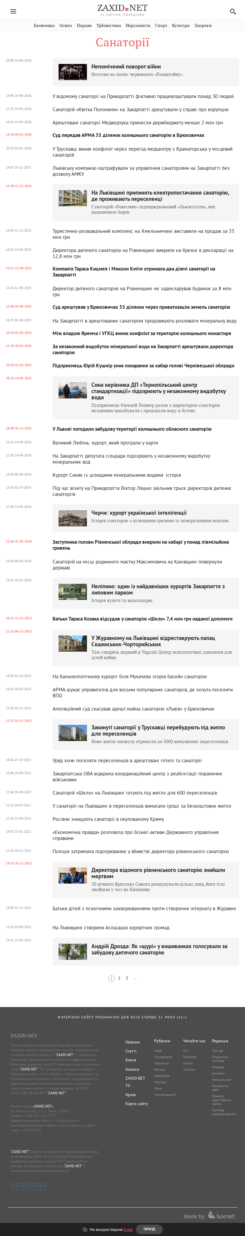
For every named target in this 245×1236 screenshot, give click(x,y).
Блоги (130, 1060)
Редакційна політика (220, 1059)
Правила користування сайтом (221, 1100)
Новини (132, 1042)
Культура (181, 25)
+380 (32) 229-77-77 (40, 1115)
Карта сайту (136, 1103)
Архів (130, 1094)
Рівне (158, 1088)
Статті (131, 1051)
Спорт (161, 25)
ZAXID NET (122, 7)
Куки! (128, 1229)
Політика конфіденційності (224, 1112)
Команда (218, 1067)
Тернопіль (161, 1063)
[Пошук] (231, 11)
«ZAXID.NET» (43, 1106)
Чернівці (160, 1082)
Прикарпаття (163, 1057)
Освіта (65, 25)
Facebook (190, 1057)
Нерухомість (138, 25)
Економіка (44, 25)
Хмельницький (164, 1095)
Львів (158, 1051)
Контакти (218, 1073)
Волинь (159, 1069)
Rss (185, 1051)
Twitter (188, 1063)
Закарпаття (161, 1076)
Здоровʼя (203, 25)
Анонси (132, 1069)
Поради (84, 25)
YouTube (189, 1069)
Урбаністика (109, 25)
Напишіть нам (221, 1080)
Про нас (217, 1051)
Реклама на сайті (220, 1088)
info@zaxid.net (67, 1120)
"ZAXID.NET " (65, 1054)
